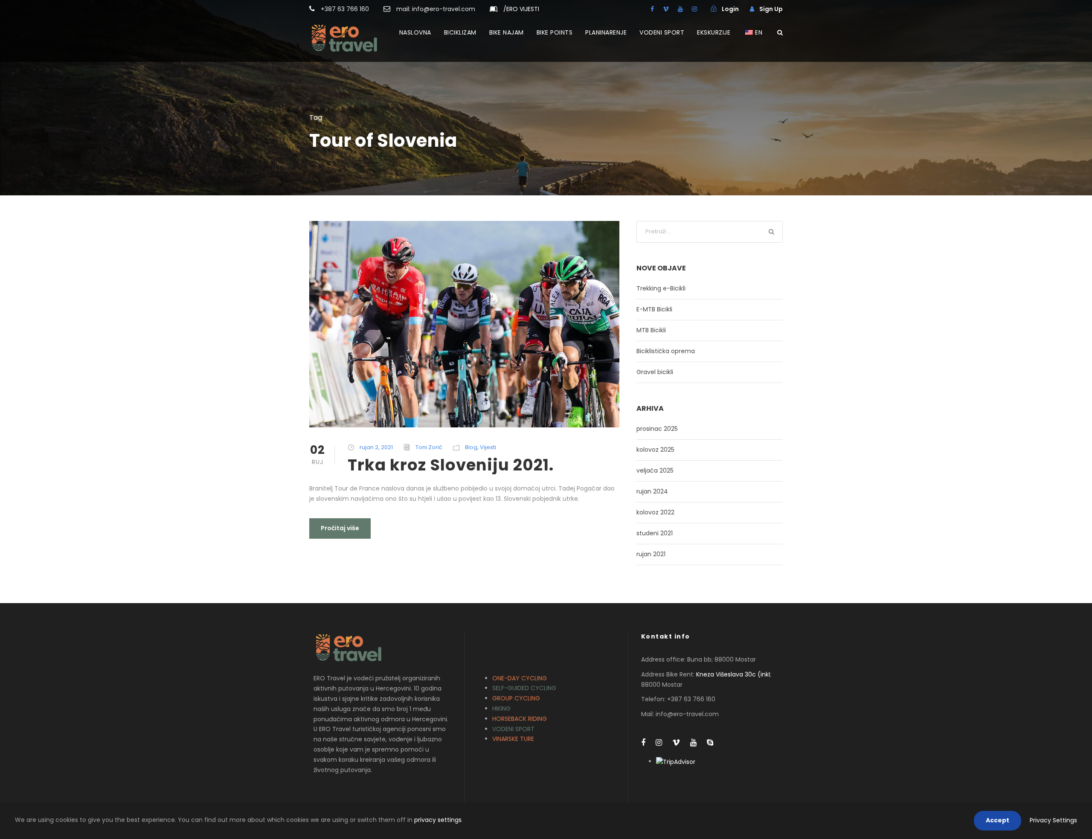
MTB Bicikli (651, 330)
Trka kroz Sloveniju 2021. (451, 465)
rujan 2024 (652, 491)
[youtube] (680, 9)
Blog (471, 447)
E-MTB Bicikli (654, 309)
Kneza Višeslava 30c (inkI (733, 674)
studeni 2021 (654, 533)
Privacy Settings (1053, 820)
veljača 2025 (655, 470)
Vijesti (488, 447)
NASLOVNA (415, 32)
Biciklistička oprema (665, 351)
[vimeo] (666, 9)
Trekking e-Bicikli (660, 288)
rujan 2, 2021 (376, 447)
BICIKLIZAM (460, 32)
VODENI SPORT (661, 32)
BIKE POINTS (555, 32)
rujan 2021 (650, 554)
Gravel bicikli (654, 372)
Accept (997, 820)
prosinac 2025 (657, 428)
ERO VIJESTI (521, 9)
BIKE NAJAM (506, 32)
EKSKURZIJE (713, 32)
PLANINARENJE (606, 32)
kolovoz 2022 (655, 512)
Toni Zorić (428, 447)
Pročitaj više (340, 528)
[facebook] (652, 9)
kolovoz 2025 (655, 449)
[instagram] (694, 9)
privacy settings (438, 820)
